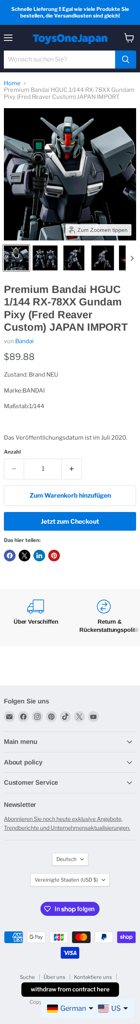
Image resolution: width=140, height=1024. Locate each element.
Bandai (24, 341)
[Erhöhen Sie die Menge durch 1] (72, 469)
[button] (16, 258)
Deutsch (66, 859)
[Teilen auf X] (24, 555)
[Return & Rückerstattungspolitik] (104, 617)
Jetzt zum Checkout (70, 521)
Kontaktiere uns (93, 977)
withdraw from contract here (70, 989)
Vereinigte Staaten (66, 880)
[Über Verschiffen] (36, 617)
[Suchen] (125, 59)
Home (12, 83)
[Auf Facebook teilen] (10, 555)
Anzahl (12, 452)
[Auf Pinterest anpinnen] (54, 555)
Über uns (54, 977)
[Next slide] (132, 258)
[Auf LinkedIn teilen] (39, 555)
